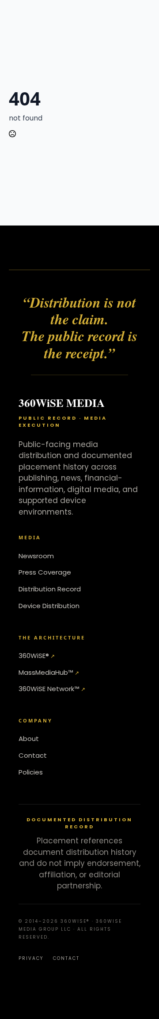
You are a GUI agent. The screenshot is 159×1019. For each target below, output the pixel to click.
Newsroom (36, 555)
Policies (31, 772)
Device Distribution (49, 605)
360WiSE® (34, 655)
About (29, 738)
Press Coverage (45, 572)
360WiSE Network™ (49, 688)
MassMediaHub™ (46, 672)
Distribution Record (50, 589)
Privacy (31, 958)
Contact (33, 755)
